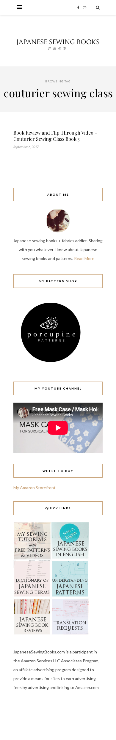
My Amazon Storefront (34, 487)
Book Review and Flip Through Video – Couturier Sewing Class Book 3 (55, 136)
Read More (84, 258)
